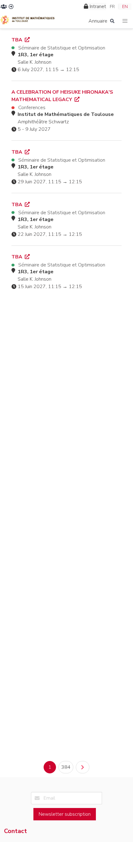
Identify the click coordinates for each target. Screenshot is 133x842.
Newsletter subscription (65, 814)
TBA (17, 39)
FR (112, 7)
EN (125, 7)
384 (66, 767)
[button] (125, 21)
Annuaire (97, 21)
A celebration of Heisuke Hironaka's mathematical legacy (62, 96)
